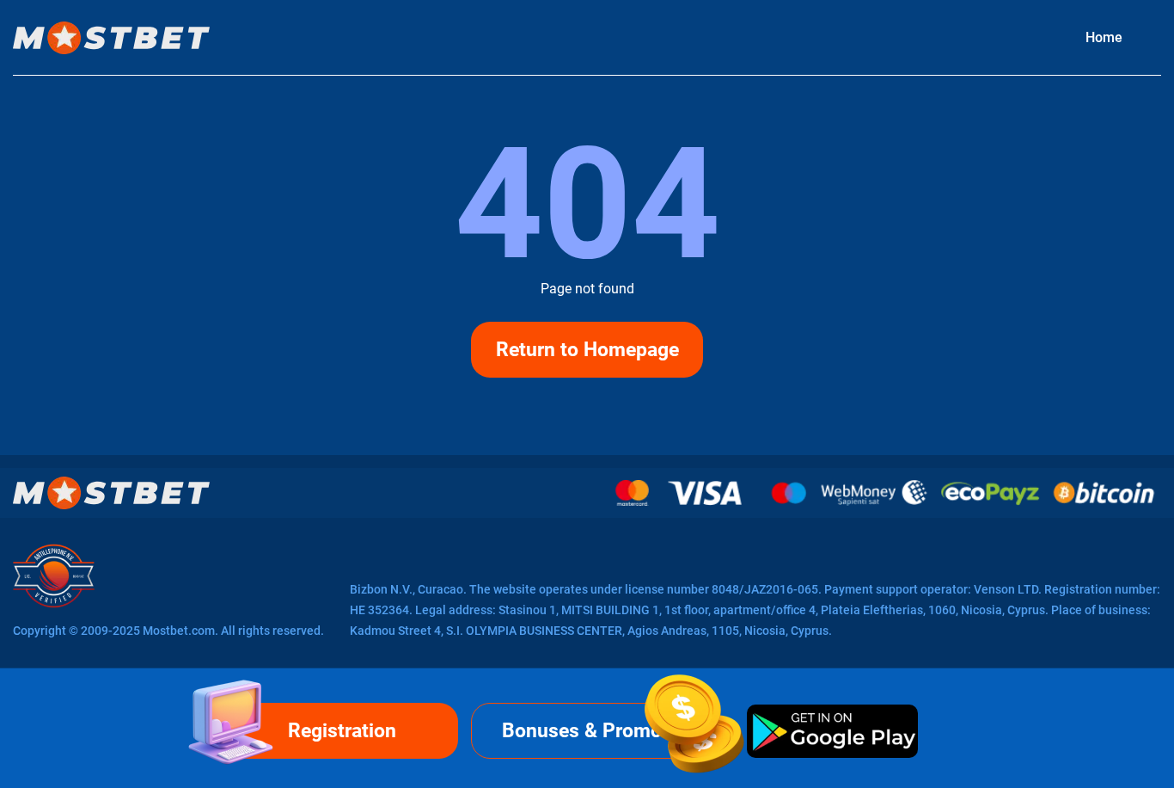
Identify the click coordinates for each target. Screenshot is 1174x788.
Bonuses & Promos (587, 730)
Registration (342, 730)
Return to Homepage (587, 349)
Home (1103, 37)
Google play (832, 730)
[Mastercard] (632, 493)
